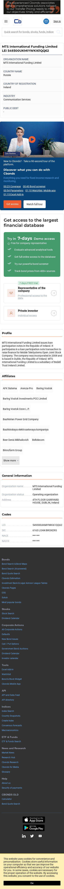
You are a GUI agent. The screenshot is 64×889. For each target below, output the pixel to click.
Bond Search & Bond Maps (14, 564)
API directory (8, 700)
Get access (12, 204)
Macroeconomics (10, 730)
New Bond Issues (10, 639)
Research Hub (8, 757)
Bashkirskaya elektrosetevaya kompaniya (26, 429)
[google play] (34, 828)
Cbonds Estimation (11, 578)
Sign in (57, 21)
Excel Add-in (8, 669)
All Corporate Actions (12, 629)
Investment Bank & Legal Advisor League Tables (24, 583)
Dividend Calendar (10, 618)
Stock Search (8, 613)
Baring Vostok (44, 388)
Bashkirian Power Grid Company (21, 419)
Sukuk (5, 597)
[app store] (34, 819)
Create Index (8, 720)
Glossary (6, 772)
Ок (32, 883)
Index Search (8, 711)
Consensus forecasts (12, 725)
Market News (8, 752)
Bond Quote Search (11, 573)
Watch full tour (34, 204)
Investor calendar (10, 658)
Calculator (7, 799)
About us (6, 783)
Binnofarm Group (12, 450)
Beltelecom (38, 439)
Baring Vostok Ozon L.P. (16, 409)
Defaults (6, 634)
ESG (4, 592)
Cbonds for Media (10, 767)
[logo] (17, 21)
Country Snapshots (11, 716)
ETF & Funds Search (11, 741)
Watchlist (6, 674)
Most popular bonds (11, 602)
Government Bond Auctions (15, 648)
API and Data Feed (11, 695)
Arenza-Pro (26, 388)
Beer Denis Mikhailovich (16, 439)
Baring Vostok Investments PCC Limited (25, 398)
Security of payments (12, 788)
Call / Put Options (10, 644)
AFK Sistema (10, 388)
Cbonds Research (10, 762)
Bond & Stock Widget (12, 679)
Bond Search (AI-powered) (14, 568)
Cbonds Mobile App (11, 684)
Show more (9, 460)
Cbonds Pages (9, 588)
